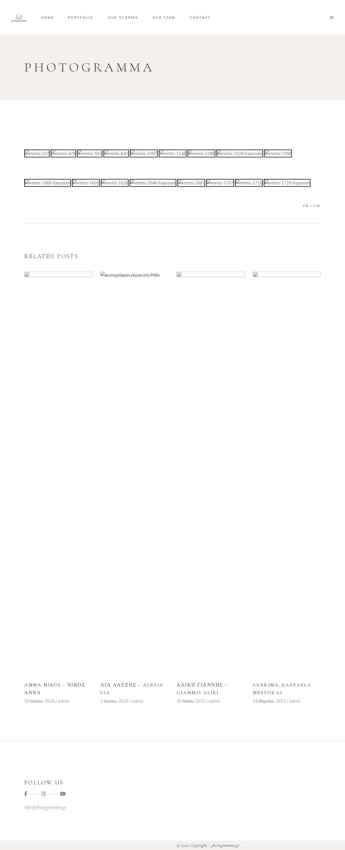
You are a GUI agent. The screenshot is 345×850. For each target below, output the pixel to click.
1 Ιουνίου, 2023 (114, 701)
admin (63, 701)
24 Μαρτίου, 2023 (269, 701)
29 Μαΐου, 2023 (191, 701)
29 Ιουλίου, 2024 (39, 701)
